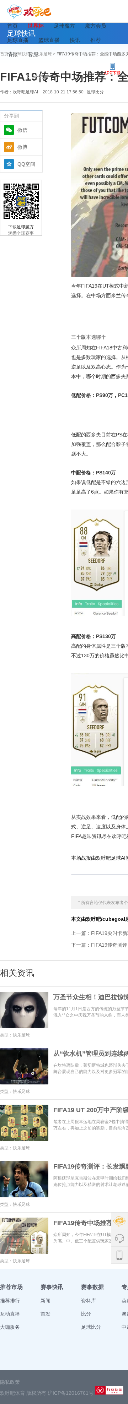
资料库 (88, 1301)
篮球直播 (49, 40)
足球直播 (17, 40)
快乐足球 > (46, 53)
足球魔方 (64, 26)
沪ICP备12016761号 (71, 1393)
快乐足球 (33, 76)
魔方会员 (95, 26)
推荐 (95, 40)
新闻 (45, 1301)
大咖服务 (10, 1327)
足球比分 (95, 91)
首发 (45, 1314)
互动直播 (10, 1314)
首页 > (6, 53)
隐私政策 (10, 1382)
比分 (86, 1314)
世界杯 (36, 26)
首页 (12, 26)
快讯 (75, 40)
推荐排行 (10, 1301)
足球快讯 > (24, 53)
